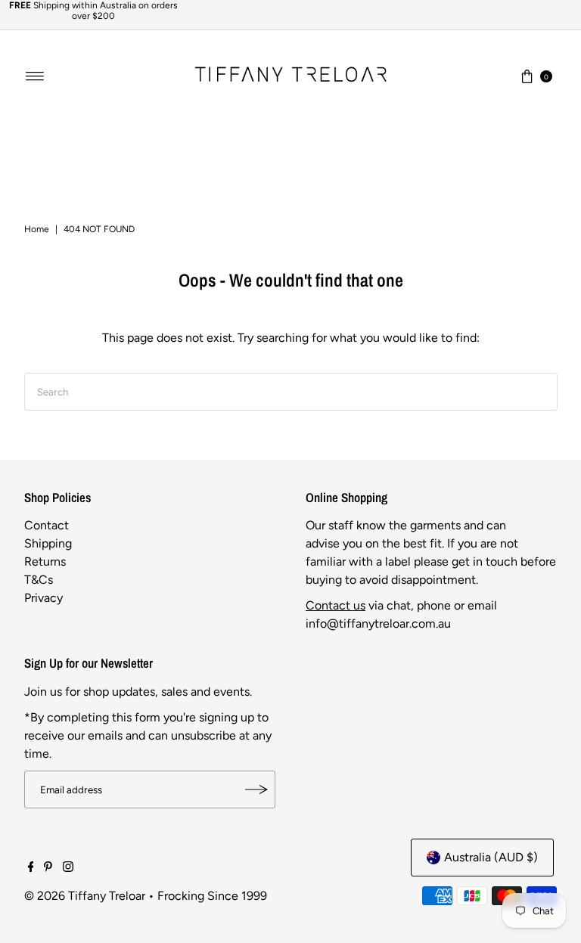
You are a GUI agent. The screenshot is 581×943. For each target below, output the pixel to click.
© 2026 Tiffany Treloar (84, 896)
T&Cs (38, 579)
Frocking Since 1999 (212, 896)
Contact (46, 525)
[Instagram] (68, 868)
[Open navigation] (35, 76)
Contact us (335, 605)
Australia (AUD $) (491, 857)
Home (36, 229)
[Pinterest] (48, 868)
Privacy (43, 598)
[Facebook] (31, 868)
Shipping (48, 543)
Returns (45, 561)
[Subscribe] (256, 789)
